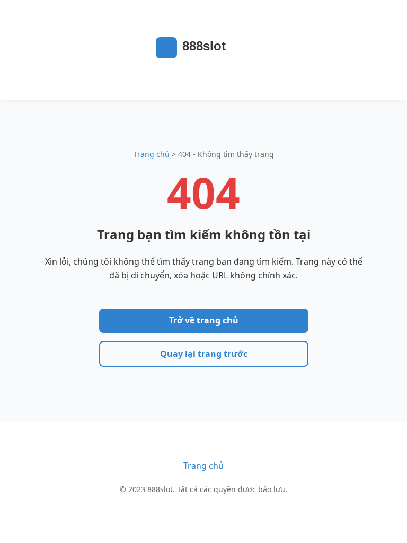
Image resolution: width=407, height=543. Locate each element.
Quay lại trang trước (203, 354)
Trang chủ (152, 154)
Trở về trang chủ (203, 320)
